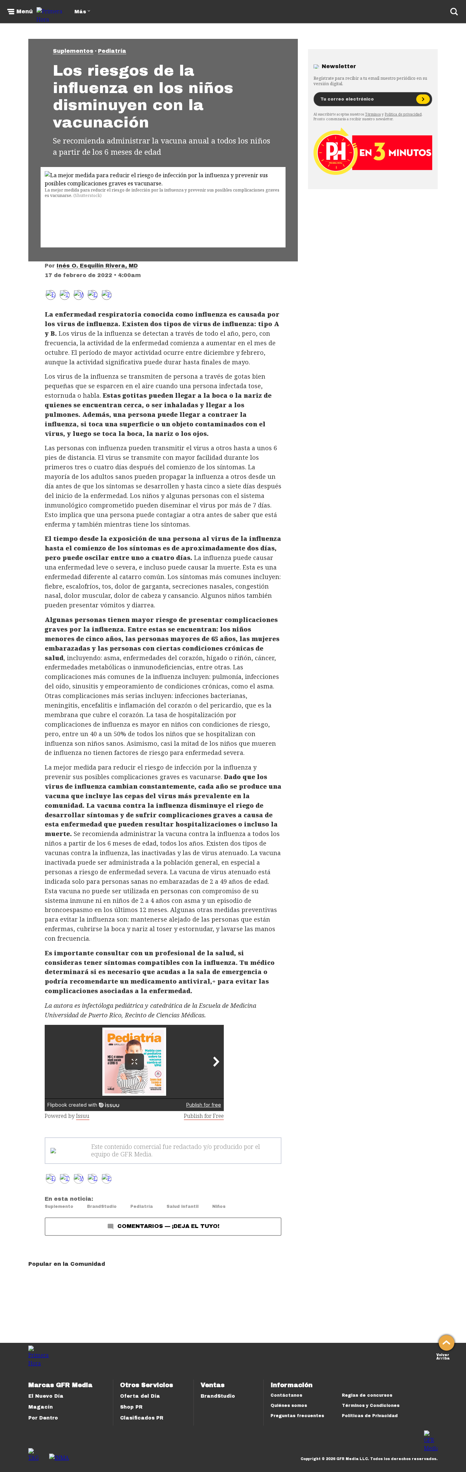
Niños (218, 1206)
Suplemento (59, 1206)
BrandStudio (102, 1206)
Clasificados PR (141, 1418)
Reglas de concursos (367, 1395)
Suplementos (73, 51)
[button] (65, 295)
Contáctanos (286, 1395)
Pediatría (112, 51)
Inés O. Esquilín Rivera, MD (97, 266)
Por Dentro (43, 1418)
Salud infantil (182, 1206)
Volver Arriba (443, 1356)
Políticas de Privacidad (370, 1415)
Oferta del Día (140, 1396)
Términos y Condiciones (370, 1405)
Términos (373, 114)
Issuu (82, 1116)
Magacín (40, 1407)
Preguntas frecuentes (297, 1415)
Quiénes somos (289, 1405)
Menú (24, 11)
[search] (454, 11)
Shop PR (131, 1407)
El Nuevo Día (45, 1396)
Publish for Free (204, 1116)
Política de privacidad (403, 114)
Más (80, 11)
